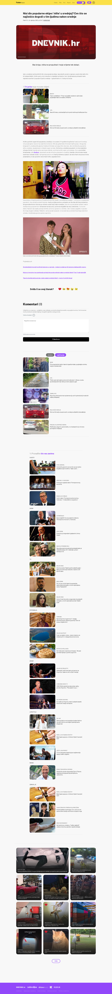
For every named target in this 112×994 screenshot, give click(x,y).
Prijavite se (56, 339)
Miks (60, 2)
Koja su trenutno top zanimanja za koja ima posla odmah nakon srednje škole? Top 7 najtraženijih (54, 272)
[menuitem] (94, 2)
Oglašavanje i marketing (30, 991)
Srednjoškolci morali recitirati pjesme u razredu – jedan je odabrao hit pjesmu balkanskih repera (54, 267)
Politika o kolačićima (64, 991)
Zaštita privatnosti (52, 991)
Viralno (55, 2)
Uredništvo (19, 991)
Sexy (73, 2)
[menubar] (94, 2)
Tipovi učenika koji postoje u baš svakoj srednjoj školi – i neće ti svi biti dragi (47, 278)
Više (56, 961)
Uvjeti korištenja (41, 991)
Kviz (64, 2)
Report (69, 2)
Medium (36, 152)
